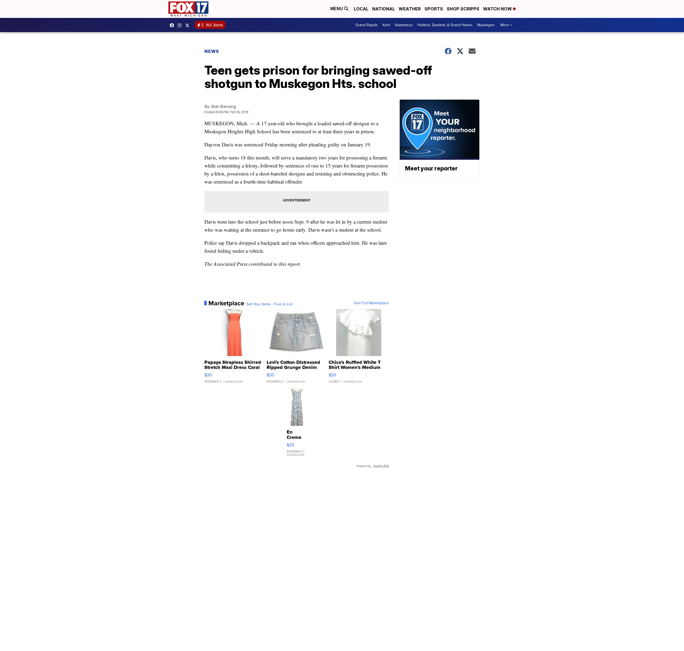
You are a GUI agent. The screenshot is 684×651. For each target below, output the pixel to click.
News (211, 51)
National (383, 8)
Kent (386, 25)
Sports (434, 8)
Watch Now (498, 8)
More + (506, 25)
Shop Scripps (463, 8)
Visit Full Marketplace (371, 303)
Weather (410, 8)
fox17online (173, 25)
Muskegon (486, 25)
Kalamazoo (404, 25)
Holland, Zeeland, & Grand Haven (444, 25)
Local (361, 8)
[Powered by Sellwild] (381, 466)
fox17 (188, 25)
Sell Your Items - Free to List (269, 304)
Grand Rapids (366, 25)
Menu (337, 8)
